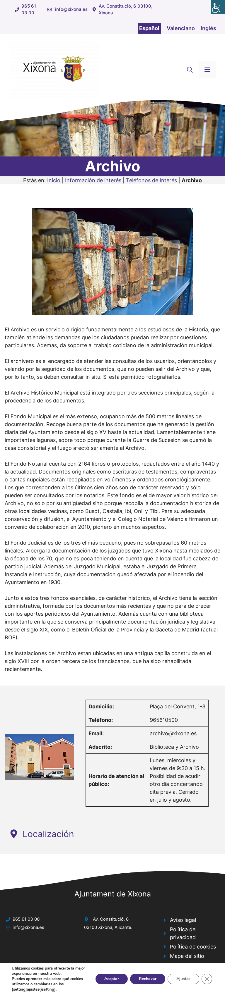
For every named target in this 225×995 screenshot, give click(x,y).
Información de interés (93, 180)
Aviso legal (183, 920)
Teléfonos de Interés (151, 180)
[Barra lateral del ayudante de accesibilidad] (218, 7)
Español (149, 28)
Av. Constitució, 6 (111, 919)
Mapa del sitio (187, 956)
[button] (190, 69)
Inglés (208, 28)
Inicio (53, 180)
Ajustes (183, 979)
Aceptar (111, 979)
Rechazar (147, 979)
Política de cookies (193, 947)
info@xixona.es (71, 9)
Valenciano (181, 28)
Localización (48, 834)
